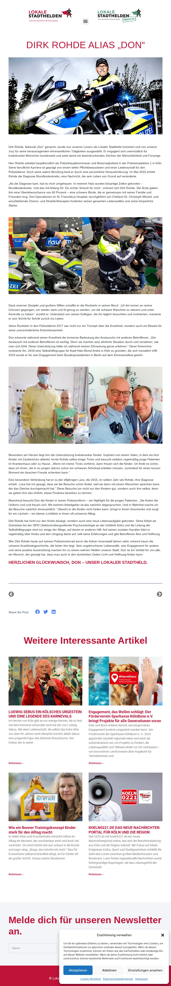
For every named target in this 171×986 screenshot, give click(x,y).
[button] (163, 935)
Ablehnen (109, 970)
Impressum (141, 978)
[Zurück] (47, 594)
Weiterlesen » (16, 763)
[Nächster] (124, 594)
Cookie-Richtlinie (90, 978)
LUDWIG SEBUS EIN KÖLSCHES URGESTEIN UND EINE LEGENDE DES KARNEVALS (45, 714)
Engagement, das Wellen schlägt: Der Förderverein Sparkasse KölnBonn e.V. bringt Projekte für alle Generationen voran (125, 716)
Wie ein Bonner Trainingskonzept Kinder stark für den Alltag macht (42, 829)
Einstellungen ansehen (145, 970)
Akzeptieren (78, 970)
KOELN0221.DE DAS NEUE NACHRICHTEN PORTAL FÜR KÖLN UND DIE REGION (124, 829)
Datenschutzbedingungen (118, 978)
